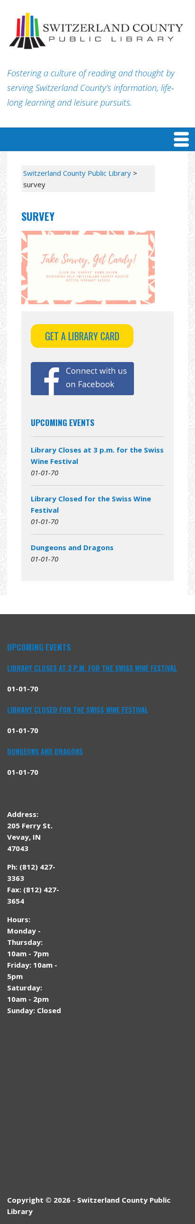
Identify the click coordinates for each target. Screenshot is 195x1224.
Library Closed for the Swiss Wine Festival (77, 709)
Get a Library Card (82, 336)
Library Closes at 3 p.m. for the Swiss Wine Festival (92, 667)
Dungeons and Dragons (72, 547)
